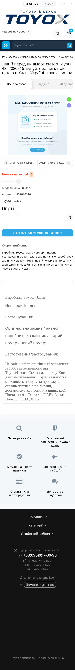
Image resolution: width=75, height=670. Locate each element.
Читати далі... (22, 268)
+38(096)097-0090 (13, 32)
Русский (48, 3)
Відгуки (43, 84)
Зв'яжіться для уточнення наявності (37, 233)
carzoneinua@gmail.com (39, 577)
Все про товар (17, 84)
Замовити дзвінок (40, 584)
